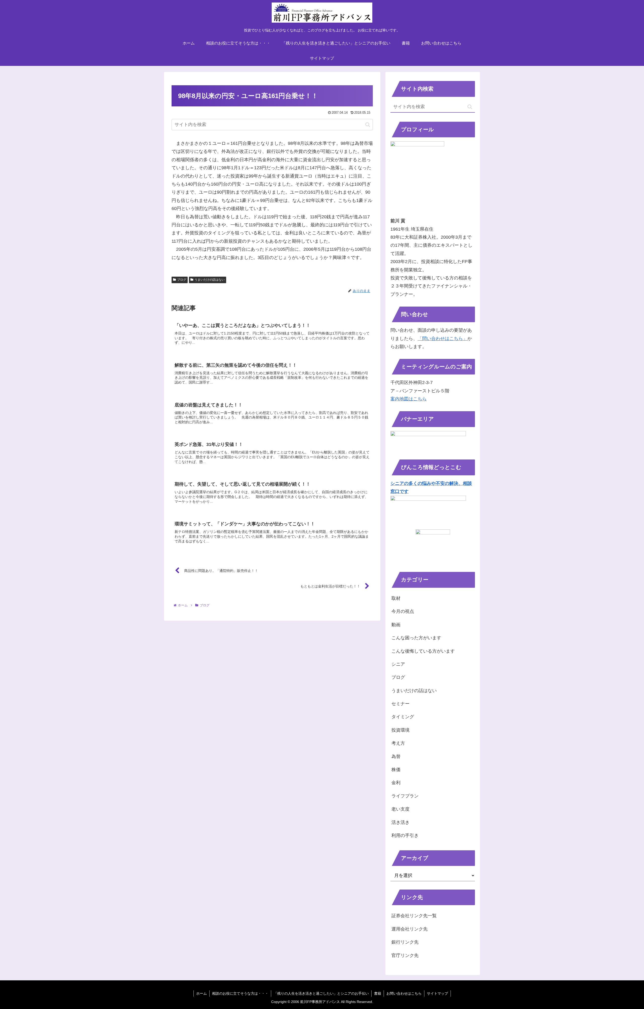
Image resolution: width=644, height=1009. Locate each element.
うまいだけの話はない (209, 279)
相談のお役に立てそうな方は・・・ (240, 993)
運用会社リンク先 (409, 929)
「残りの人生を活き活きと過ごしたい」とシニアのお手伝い (321, 993)
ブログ (181, 279)
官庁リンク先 (405, 955)
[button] (367, 125)
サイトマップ (437, 993)
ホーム (201, 993)
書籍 (377, 993)
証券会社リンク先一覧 (414, 915)
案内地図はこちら (408, 398)
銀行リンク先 (405, 942)
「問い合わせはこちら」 (442, 338)
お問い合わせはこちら (404, 993)
